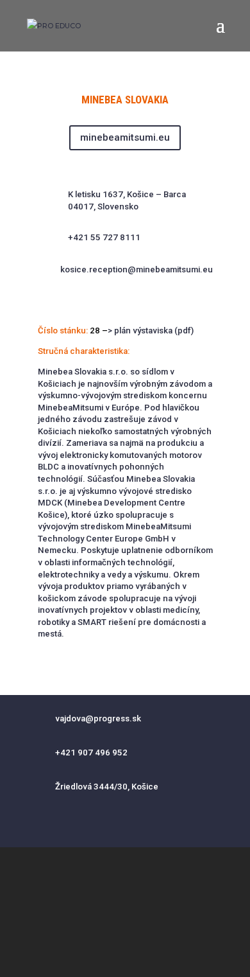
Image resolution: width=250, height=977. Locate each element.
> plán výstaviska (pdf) (151, 330)
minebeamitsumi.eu (125, 137)
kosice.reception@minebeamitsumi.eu (136, 269)
